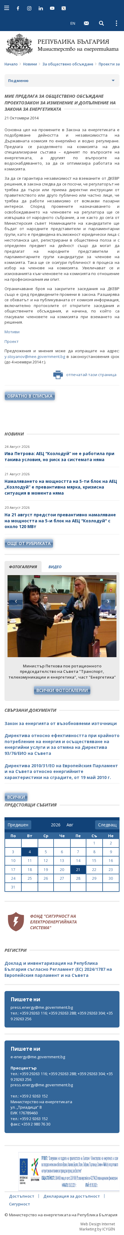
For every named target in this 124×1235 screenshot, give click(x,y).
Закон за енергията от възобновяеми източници (61, 723)
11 (30, 860)
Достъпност (21, 1196)
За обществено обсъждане (67, 64)
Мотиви (12, 331)
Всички (16, 797)
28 (78, 878)
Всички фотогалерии (62, 690)
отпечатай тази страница (91, 374)
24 (13, 878)
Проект (12, 341)
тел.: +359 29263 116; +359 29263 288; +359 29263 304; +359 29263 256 (62, 1015)
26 (46, 878)
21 (78, 869)
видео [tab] (54, 566)
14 (78, 860)
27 (62, 878)
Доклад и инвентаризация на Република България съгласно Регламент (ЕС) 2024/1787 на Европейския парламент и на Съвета (58, 969)
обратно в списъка (29, 396)
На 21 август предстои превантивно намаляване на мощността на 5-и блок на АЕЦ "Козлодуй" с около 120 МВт (60, 520)
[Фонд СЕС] (42, 920)
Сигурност (19, 1204)
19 (46, 869)
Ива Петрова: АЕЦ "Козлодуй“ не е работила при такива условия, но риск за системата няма (59, 456)
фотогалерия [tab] (23, 566)
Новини (30, 64)
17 (13, 869)
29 (94, 878)
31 (13, 887)
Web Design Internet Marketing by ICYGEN (97, 1226)
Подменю (18, 80)
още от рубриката (29, 543)
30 (111, 878)
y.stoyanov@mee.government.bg (35, 356)
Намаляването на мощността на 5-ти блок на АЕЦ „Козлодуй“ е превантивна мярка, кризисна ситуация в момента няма (61, 487)
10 (13, 860)
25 (30, 878)
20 (62, 869)
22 (94, 869)
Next (108, 601)
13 (62, 860)
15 (94, 860)
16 (111, 860)
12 (46, 860)
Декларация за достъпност (71, 1196)
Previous (16, 601)
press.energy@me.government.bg (42, 1007)
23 (111, 869)
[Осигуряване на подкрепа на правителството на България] (68, 1171)
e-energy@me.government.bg (38, 1056)
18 (30, 869)
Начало (11, 64)
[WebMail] (86, 23)
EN (72, 23)
